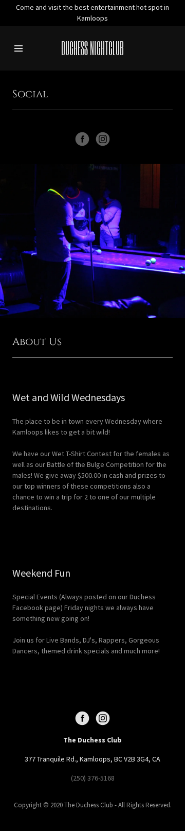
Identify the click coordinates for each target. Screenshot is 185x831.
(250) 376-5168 (93, 778)
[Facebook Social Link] (82, 139)
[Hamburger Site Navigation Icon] (22, 48)
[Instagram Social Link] (102, 139)
